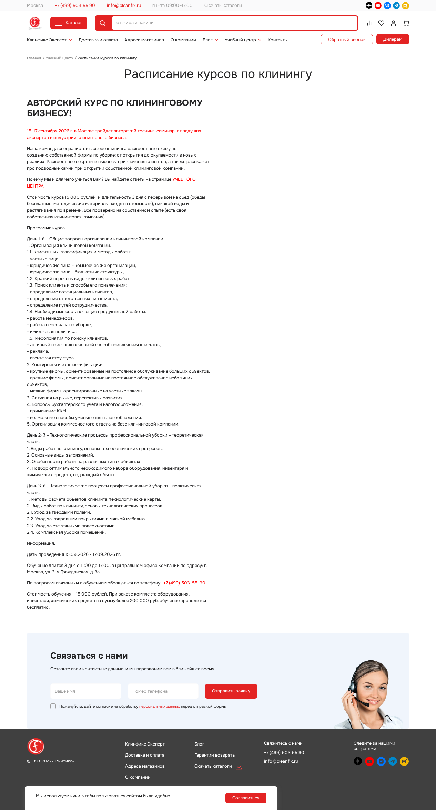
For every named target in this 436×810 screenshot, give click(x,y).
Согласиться (246, 798)
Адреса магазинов (144, 40)
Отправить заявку (231, 691)
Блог (208, 40)
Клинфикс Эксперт (47, 40)
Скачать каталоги (223, 5)
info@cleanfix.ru (124, 5)
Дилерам (392, 39)
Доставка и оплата (98, 40)
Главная (34, 58)
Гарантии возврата (214, 755)
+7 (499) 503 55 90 (75, 5)
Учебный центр (240, 40)
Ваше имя (65, 691)
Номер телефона (150, 691)
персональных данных (159, 706)
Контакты (278, 40)
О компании (183, 40)
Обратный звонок (347, 39)
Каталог (73, 23)
